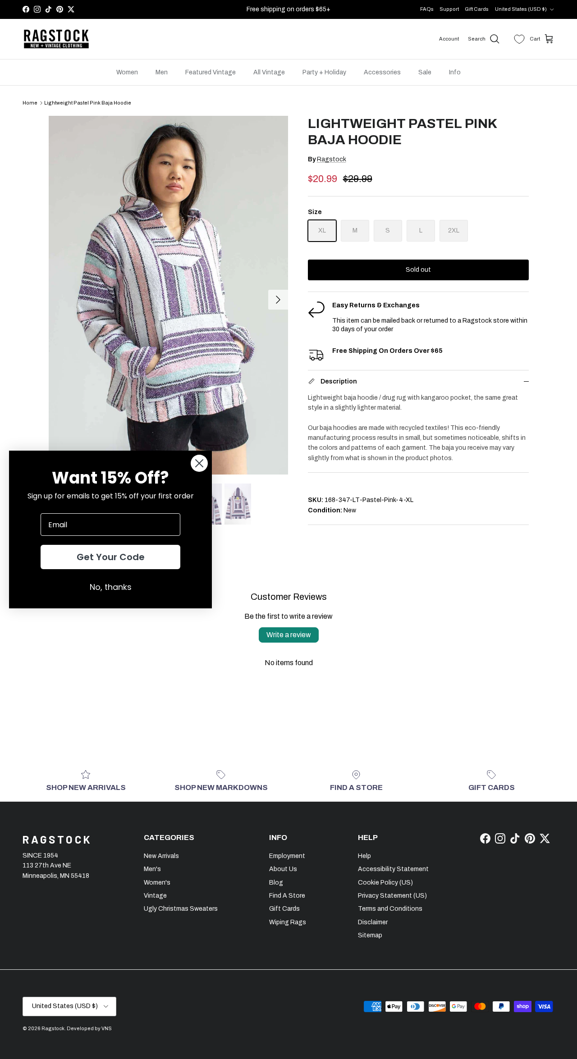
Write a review (288, 635)
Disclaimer (373, 922)
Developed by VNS (89, 1028)
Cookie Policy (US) (385, 882)
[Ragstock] (56, 39)
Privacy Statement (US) (392, 895)
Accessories (382, 72)
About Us (283, 869)
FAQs (427, 9)
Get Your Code (111, 557)
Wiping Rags (287, 922)
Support (449, 9)
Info (455, 72)
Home (30, 102)
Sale (424, 72)
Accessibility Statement (393, 869)
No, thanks (111, 587)
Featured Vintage (210, 72)
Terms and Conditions (390, 908)
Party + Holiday (324, 72)
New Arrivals (161, 856)
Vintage (155, 895)
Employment (287, 856)
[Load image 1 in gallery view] (168, 295)
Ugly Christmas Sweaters (181, 908)
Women (127, 72)
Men (162, 72)
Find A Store (287, 895)
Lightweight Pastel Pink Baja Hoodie (87, 102)
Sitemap (370, 935)
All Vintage (269, 72)
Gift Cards (477, 9)
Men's (152, 869)
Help (364, 856)
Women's (157, 882)
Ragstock (331, 159)
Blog (276, 882)
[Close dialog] (199, 463)
